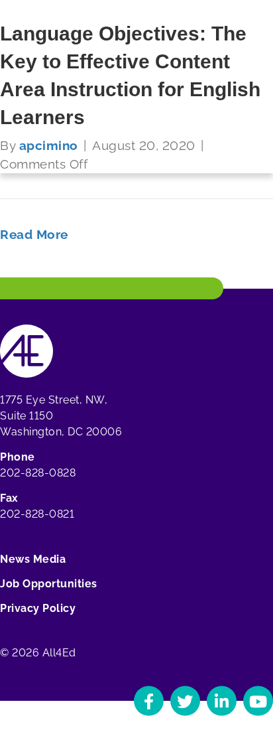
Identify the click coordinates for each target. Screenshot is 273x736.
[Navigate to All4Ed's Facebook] (149, 701)
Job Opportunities (48, 583)
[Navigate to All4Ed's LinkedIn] (222, 701)
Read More (34, 234)
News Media (33, 559)
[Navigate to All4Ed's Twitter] (185, 701)
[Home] (26, 350)
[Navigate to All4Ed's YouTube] (258, 701)
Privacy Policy (38, 608)
